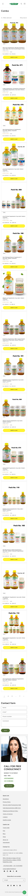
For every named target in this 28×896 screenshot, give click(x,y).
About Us (5, 839)
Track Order (6, 827)
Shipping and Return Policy (10, 811)
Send (5, 730)
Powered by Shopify (18, 892)
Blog (4, 833)
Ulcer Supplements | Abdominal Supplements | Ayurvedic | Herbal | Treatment (13, 679)
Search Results (6, 842)
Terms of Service (8, 814)
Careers (5, 817)
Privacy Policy (6, 802)
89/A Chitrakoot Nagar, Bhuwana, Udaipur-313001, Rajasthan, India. (12, 860)
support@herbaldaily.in (9, 868)
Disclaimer (6, 799)
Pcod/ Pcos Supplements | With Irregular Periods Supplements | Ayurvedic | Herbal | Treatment (14, 339)
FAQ (4, 830)
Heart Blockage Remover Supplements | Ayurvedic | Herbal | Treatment (12, 130)
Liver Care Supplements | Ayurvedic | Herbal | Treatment (13, 169)
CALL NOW (9, 785)
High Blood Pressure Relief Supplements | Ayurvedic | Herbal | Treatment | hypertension (13, 550)
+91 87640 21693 (7, 865)
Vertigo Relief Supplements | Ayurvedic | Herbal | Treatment (14, 468)
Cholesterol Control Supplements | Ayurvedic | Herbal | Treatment (13, 380)
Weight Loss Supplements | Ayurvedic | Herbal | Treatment (13, 298)
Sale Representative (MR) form (12, 808)
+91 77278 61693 (17, 865)
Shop (4, 836)
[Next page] (23, 696)
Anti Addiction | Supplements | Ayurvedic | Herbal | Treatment (14, 598)
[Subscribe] (23, 880)
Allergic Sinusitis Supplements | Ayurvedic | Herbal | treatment (13, 421)
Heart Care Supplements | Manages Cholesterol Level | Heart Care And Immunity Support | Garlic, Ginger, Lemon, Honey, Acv (14, 48)
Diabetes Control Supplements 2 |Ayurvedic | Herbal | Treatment (13, 509)
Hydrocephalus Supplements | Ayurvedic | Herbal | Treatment (14, 638)
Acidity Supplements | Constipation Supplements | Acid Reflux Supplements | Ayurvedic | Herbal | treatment (14, 89)
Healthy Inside (7, 820)
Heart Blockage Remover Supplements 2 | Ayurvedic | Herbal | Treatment (12, 258)
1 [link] (4, 696)
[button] (2, 3)
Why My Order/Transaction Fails (12, 805)
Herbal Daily (11, 892)
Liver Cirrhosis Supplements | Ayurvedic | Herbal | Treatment (14, 217)
